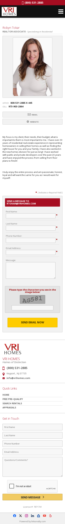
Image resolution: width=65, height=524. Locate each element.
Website (34, 122)
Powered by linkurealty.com (33, 521)
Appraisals (9, 407)
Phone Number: (14, 235)
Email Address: (13, 248)
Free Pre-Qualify (12, 399)
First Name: (11, 211)
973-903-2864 (16, 106)
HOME (5, 394)
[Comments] (32, 476)
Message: (11, 260)
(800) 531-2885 (33, 2)
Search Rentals (12, 403)
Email (34, 114)
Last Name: (12, 223)
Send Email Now (32, 322)
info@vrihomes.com (18, 378)
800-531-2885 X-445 (21, 102)
